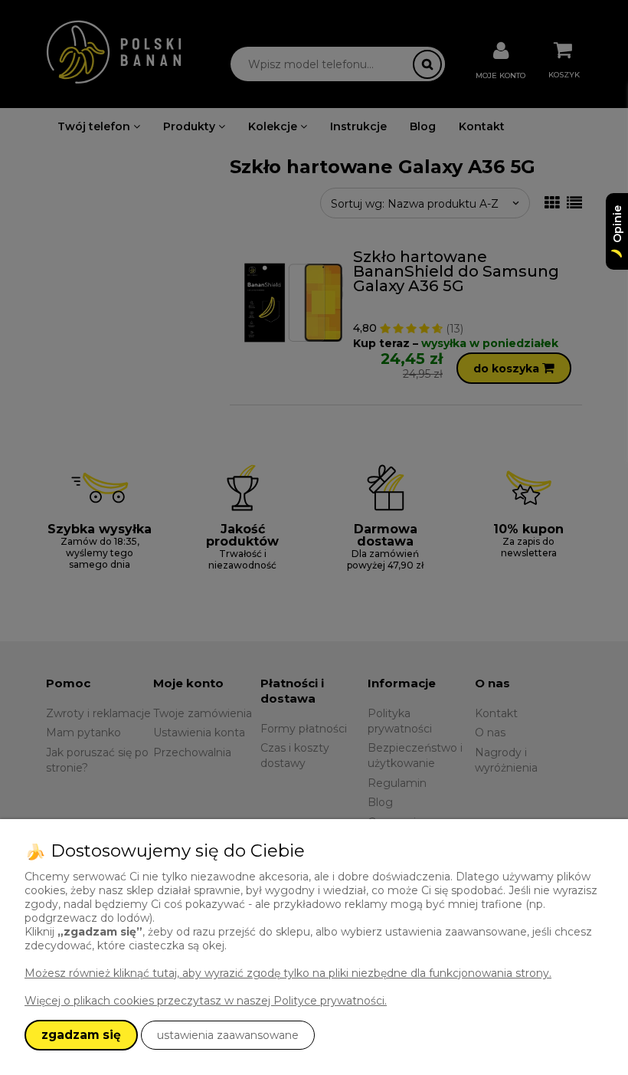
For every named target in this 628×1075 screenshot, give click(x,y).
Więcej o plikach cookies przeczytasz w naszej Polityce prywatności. (206, 1001)
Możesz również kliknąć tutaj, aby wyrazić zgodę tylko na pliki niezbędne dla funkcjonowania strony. (288, 973)
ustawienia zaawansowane (228, 1035)
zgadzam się (81, 1034)
